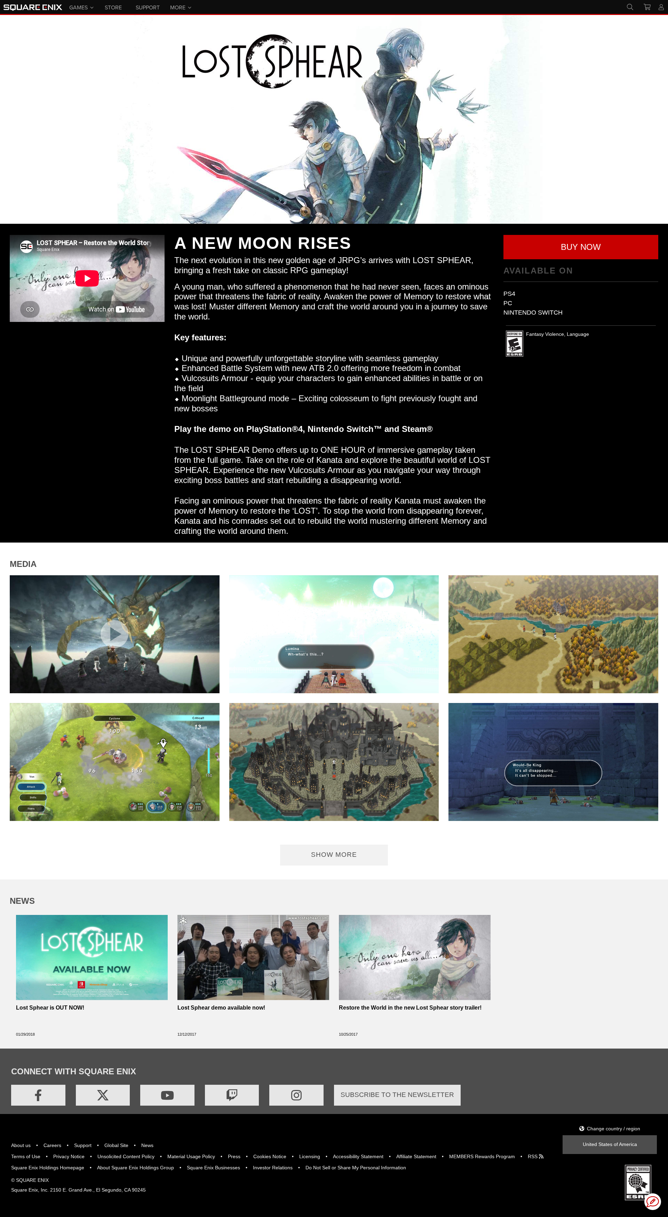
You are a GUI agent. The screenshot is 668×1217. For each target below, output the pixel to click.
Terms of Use (25, 1156)
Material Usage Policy (191, 1156)
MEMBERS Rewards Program (482, 1156)
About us (21, 1145)
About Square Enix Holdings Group (135, 1167)
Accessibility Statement (358, 1156)
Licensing (309, 1156)
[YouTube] (167, 1095)
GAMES (78, 6)
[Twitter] (103, 1095)
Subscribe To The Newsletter (397, 1094)
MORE (177, 6)
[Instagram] (296, 1095)
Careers (52, 1145)
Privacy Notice (69, 1156)
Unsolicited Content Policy (125, 1156)
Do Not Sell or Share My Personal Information (355, 1167)
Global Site (116, 1145)
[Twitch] (232, 1095)
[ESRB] (638, 1182)
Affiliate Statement (416, 1156)
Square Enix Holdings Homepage (47, 1167)
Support (83, 1145)
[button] (580, 247)
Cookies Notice (269, 1156)
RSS (533, 1156)
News (147, 1145)
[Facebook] (38, 1095)
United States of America (610, 1144)
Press (234, 1156)
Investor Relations (273, 1167)
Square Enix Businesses (213, 1167)
